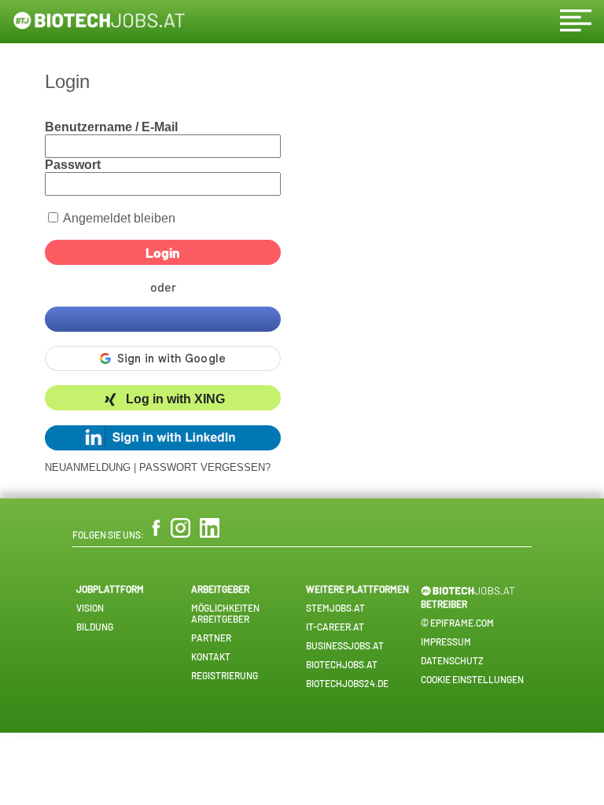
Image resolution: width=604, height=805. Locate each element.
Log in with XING (175, 399)
